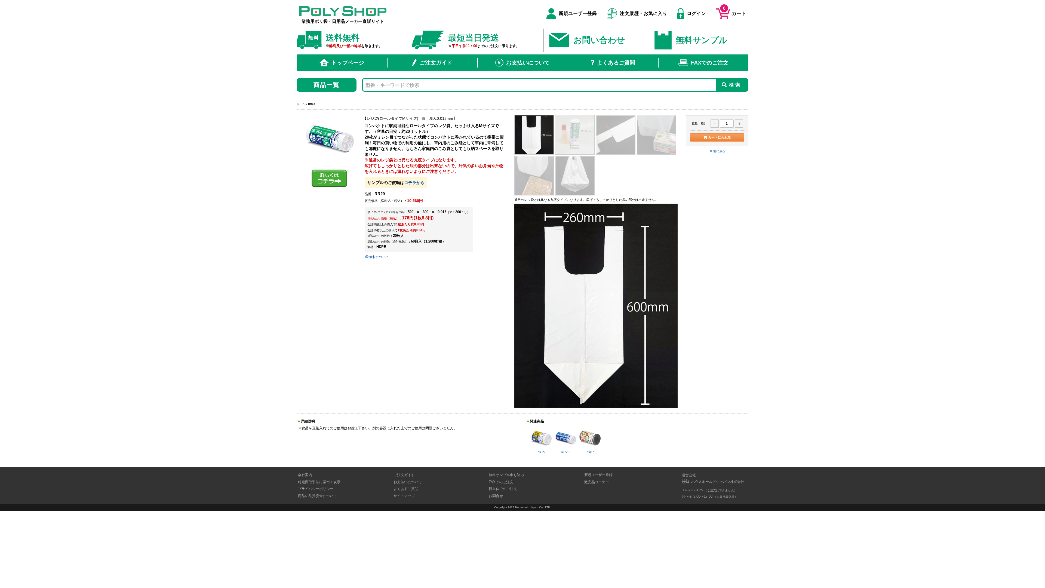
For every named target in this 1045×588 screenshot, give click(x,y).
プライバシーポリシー (315, 489)
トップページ (347, 63)
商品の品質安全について (317, 496)
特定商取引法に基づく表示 (319, 482)
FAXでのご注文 (710, 63)
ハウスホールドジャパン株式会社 (717, 482)
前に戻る (719, 151)
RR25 (565, 452)
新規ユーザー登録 (578, 13)
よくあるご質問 (616, 63)
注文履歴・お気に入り (643, 13)
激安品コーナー (596, 482)
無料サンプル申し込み (506, 475)
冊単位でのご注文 (503, 489)
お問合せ (496, 496)
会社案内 (305, 475)
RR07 (589, 452)
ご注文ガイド (436, 63)
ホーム (301, 104)
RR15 (540, 452)
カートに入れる (719, 137)
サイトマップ (404, 496)
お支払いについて (528, 63)
